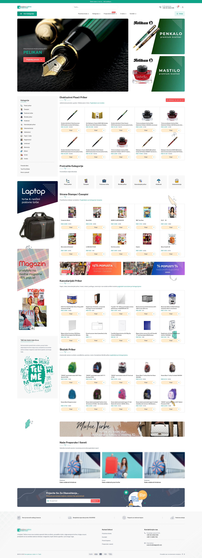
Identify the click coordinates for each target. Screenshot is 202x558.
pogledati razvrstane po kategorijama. (129, 286)
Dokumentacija (28, 128)
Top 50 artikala (25, 169)
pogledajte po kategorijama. (119, 355)
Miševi (26, 151)
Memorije (27, 147)
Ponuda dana (24, 165)
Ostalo (26, 158)
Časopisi (26, 109)
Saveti (127, 271)
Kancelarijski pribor (30, 124)
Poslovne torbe (28, 113)
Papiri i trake (28, 136)
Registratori (27, 139)
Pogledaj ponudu (32, 59)
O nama (122, 13)
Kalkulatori (27, 132)
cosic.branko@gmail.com (154, 545)
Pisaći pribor (27, 105)
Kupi (70, 130)
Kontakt (132, 13)
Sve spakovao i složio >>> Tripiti (33, 554)
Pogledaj (65, 271)
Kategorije (95, 13)
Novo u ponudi (25, 172)
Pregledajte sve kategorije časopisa (91, 200)
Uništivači (27, 143)
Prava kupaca (106, 540)
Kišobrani (27, 121)
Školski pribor (28, 117)
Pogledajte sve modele (97, 103)
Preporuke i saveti (107, 544)
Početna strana (82, 13)
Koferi (26, 155)
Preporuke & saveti (109, 13)
